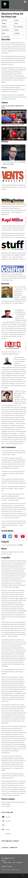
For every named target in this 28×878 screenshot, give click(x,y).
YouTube (7, 817)
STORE (3, 866)
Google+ (7, 829)
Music (3, 33)
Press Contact (6, 36)
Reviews (4, 26)
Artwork (17, 30)
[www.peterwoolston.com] (5, 7)
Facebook (8, 821)
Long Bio (17, 33)
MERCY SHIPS (7, 862)
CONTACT (19, 862)
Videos (16, 20)
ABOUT (3, 860)
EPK (14, 862)
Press (16, 23)
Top (3, 858)
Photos (4, 23)
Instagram (8, 833)
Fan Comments (19, 26)
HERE (21, 545)
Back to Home (10, 858)
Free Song (9, 866)
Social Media (5, 30)
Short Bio (4, 20)
